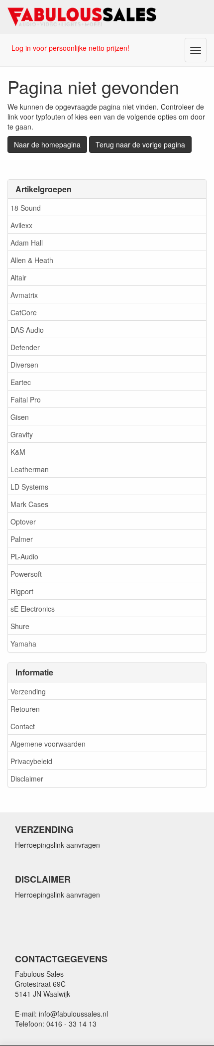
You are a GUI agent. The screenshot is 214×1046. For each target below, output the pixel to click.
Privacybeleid (31, 761)
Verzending (28, 691)
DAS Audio (27, 330)
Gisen (19, 417)
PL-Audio (24, 556)
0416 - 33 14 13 (71, 1024)
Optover (23, 521)
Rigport (21, 591)
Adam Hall (26, 243)
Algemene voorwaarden (48, 744)
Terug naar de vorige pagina (140, 144)
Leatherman (29, 469)
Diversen (24, 365)
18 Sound (25, 208)
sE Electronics (32, 609)
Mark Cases (29, 504)
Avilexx (21, 225)
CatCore (23, 312)
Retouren (25, 709)
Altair (18, 277)
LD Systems (29, 487)
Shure (19, 626)
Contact (22, 726)
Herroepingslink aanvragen (57, 845)
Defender (25, 347)
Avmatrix (24, 295)
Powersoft (26, 574)
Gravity (21, 434)
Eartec (20, 382)
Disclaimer (26, 779)
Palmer (21, 539)
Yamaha (23, 644)
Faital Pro (25, 399)
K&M (17, 452)
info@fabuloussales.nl (73, 1014)
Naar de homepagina (47, 144)
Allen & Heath (31, 260)
